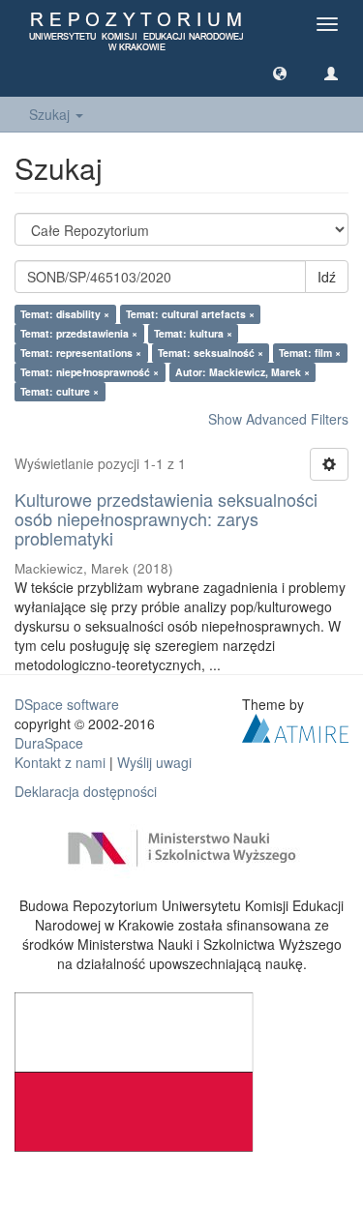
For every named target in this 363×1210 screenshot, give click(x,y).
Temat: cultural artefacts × (190, 314)
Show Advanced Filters (278, 418)
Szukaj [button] (51, 114)
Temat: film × (310, 352)
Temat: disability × (64, 314)
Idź (327, 276)
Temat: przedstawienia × (78, 333)
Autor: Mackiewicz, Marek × (242, 372)
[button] (279, 72)
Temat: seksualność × (210, 352)
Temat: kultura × (193, 333)
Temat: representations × (80, 352)
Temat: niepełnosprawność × (89, 372)
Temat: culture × (59, 391)
